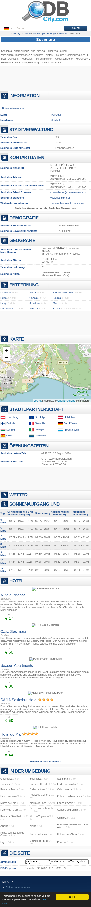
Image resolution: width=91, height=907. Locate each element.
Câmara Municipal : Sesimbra (67, 203)
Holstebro (69, 417)
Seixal (56, 308)
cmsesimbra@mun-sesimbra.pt (68, 192)
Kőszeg (10, 429)
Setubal (55, 120)
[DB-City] (45, 22)
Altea (9, 435)
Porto (3, 297)
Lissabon (5, 292)
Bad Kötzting (71, 423)
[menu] (8, 28)
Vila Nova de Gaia (63, 292)
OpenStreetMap (66, 400)
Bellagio (39, 429)
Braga (3, 303)
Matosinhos (7, 308)
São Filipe (40, 417)
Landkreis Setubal (57, 51)
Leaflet (38, 400)
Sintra (32, 292)
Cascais (34, 297)
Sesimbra (45, 39)
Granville (40, 423)
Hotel (58, 62)
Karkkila (10, 423)
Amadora (34, 303)
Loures (57, 297)
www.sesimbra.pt (60, 197)
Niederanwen (71, 429)
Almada (33, 308)
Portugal (56, 114)
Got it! (72, 897)
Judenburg (12, 417)
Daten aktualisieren (13, 108)
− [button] (6, 357)
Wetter (45, 62)
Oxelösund (41, 435)
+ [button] (6, 350)
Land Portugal (37, 51)
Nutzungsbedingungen (18, 887)
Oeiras (57, 303)
